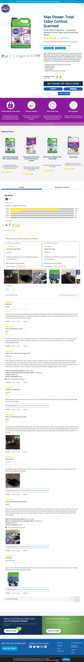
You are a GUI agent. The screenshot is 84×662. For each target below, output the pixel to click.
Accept (66, 659)
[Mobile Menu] (82, 5)
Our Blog (59, 645)
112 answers (58, 45)
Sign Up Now (56, 1)
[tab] (21, 188)
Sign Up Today (9, 648)
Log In (80, 1)
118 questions (48, 45)
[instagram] (41, 647)
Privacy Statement (76, 643)
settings (57, 660)
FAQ (58, 648)
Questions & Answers (62, 187)
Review (21, 187)
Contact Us (60, 651)
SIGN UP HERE (53, 631)
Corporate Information (74, 646)
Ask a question (60, 48)
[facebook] (30, 647)
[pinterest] (45, 647)
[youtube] (38, 647)
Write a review (49, 48)
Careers (73, 649)
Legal (72, 652)
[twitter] (34, 647)
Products (59, 643)
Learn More (11, 631)
